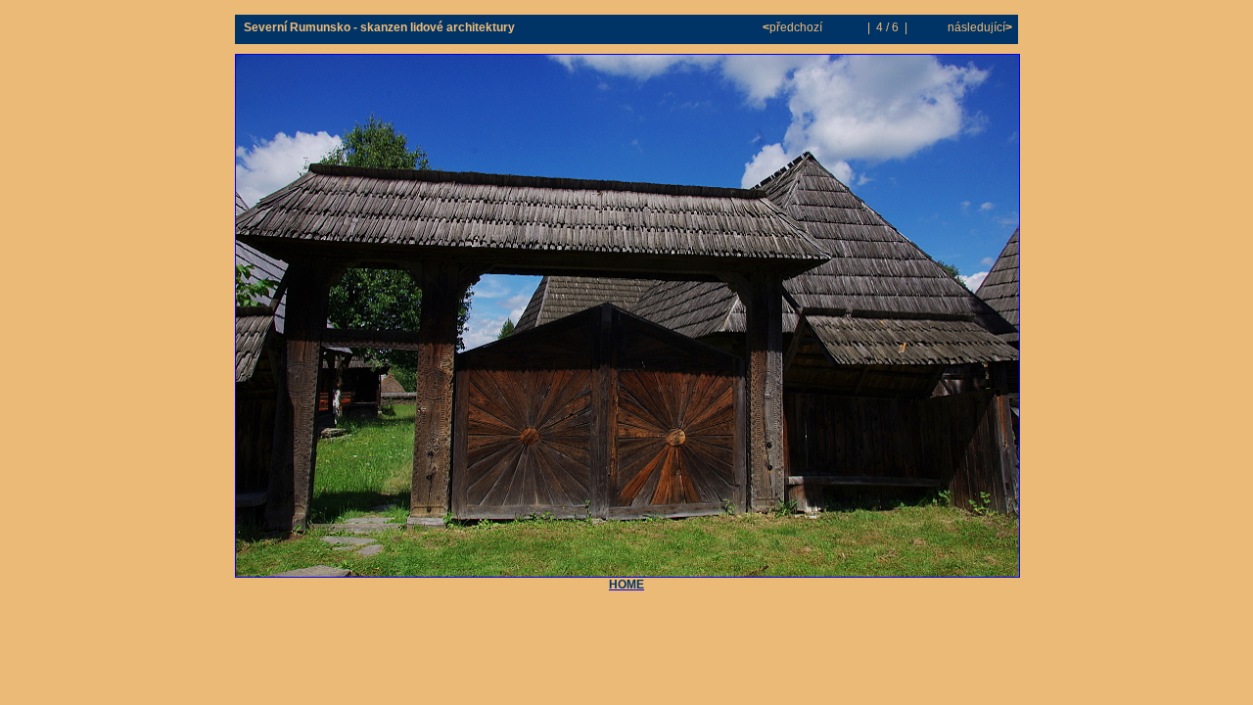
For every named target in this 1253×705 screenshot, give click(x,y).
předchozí (794, 27)
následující (978, 27)
